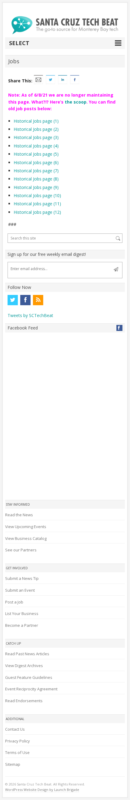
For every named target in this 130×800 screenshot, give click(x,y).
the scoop (75, 102)
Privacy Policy (17, 741)
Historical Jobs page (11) (37, 204)
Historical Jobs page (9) (36, 187)
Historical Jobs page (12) (37, 212)
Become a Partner (21, 625)
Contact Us (15, 729)
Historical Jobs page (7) (36, 171)
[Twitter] (13, 300)
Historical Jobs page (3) (36, 137)
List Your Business (21, 613)
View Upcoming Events (25, 526)
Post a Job (14, 602)
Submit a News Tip (22, 578)
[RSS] (38, 300)
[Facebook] (25, 300)
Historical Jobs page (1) (36, 121)
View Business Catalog (26, 538)
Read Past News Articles (27, 653)
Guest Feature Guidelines (28, 677)
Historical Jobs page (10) (37, 195)
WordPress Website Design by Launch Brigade (42, 789)
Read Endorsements (24, 700)
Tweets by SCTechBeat (30, 315)
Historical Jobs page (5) (36, 154)
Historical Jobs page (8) (36, 179)
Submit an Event (20, 590)
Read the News (19, 514)
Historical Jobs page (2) (36, 129)
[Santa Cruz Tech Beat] (65, 25)
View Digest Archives (24, 665)
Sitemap (12, 764)
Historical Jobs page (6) (36, 162)
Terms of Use (17, 752)
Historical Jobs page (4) (36, 146)
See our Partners (21, 550)
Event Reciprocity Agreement (31, 689)
